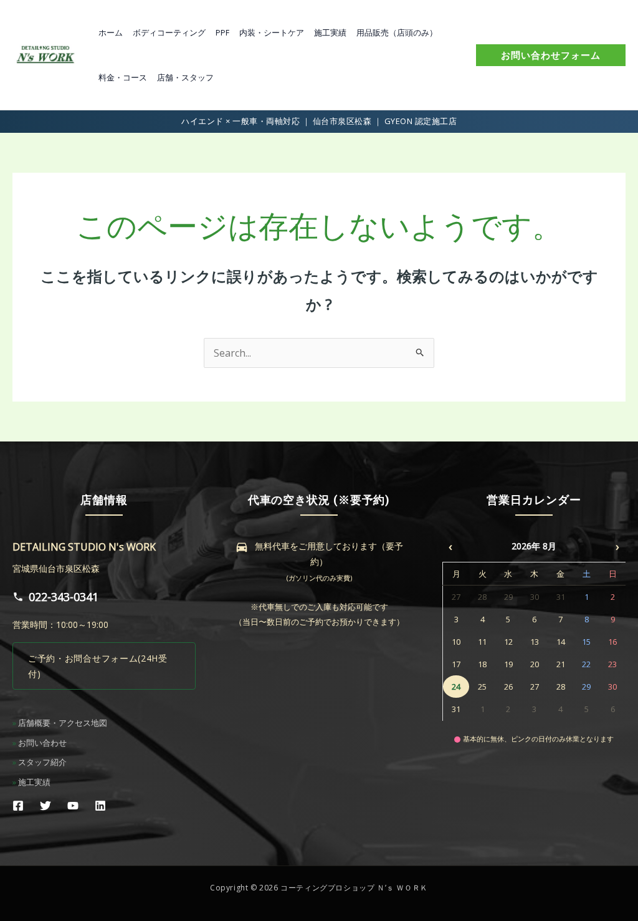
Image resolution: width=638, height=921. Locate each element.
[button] (551, 55)
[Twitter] (45, 805)
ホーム (110, 32)
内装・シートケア (271, 32)
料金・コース (122, 77)
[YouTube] (73, 805)
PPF (222, 32)
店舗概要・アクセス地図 (62, 722)
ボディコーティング (169, 32)
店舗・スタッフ (185, 77)
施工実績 (330, 32)
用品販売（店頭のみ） (396, 32)
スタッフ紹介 (42, 762)
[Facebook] (18, 805)
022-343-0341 (63, 596)
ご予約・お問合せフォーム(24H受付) (98, 666)
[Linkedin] (100, 805)
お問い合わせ (42, 742)
